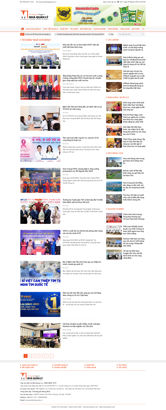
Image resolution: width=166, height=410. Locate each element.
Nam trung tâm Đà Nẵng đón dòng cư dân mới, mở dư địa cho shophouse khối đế (133, 186)
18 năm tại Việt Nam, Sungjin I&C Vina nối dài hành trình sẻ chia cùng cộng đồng (132, 254)
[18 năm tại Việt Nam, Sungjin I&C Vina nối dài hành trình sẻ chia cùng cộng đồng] (114, 254)
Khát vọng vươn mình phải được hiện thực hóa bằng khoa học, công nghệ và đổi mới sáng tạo (134, 106)
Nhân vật (90, 365)
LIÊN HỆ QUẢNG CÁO (90, 407)
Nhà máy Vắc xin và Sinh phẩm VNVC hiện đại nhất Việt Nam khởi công (81, 46)
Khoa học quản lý (118, 97)
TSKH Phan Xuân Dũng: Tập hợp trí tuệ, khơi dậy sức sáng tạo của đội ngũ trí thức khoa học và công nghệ (134, 142)
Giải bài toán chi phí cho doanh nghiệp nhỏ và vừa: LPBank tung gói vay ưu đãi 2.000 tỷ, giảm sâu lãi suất (134, 74)
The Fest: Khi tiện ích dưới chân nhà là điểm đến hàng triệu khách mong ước (133, 197)
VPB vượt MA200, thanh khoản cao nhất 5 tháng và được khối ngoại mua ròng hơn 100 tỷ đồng (133, 230)
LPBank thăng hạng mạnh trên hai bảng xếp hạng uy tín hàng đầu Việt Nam (133, 85)
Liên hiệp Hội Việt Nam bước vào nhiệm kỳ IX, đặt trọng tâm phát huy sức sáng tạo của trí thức (134, 130)
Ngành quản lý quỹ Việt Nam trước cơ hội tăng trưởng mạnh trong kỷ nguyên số (134, 47)
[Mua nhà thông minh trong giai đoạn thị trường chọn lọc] (114, 162)
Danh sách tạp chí (109, 2)
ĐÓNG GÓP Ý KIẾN (75, 407)
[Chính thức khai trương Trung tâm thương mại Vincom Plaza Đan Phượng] (114, 218)
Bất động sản (115, 153)
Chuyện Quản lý (61, 365)
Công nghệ (91, 367)
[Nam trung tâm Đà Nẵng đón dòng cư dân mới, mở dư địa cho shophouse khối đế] (114, 186)
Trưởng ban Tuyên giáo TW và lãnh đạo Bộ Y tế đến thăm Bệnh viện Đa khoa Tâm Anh (83, 201)
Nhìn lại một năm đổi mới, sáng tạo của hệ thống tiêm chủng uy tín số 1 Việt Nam (82, 294)
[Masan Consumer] (104, 15)
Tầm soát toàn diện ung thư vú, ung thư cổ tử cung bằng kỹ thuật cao (81, 139)
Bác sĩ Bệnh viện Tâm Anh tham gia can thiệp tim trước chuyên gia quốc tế (82, 263)
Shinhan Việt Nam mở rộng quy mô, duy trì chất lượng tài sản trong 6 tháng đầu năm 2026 (133, 242)
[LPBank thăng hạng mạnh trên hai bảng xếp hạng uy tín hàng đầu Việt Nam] (114, 87)
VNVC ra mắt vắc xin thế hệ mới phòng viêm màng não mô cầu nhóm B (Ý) (83, 232)
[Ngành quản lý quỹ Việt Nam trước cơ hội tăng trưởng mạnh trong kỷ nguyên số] (114, 49)
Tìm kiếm (142, 34)
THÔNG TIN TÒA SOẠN (59, 407)
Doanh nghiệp (67, 50)
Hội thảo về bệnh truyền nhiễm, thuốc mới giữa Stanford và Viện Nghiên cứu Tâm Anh (81, 325)
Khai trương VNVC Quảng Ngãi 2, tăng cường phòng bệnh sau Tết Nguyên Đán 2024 (81, 170)
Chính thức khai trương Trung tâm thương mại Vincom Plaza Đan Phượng (133, 216)
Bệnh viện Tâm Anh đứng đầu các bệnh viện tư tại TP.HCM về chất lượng (82, 108)
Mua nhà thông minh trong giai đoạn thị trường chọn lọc (112, 34)
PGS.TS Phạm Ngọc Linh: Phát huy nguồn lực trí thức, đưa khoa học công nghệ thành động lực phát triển (134, 118)
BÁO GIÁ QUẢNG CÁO (107, 407)
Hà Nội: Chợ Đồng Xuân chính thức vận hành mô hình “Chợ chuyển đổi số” (65, 34)
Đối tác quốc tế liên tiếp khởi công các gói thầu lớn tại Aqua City (133, 173)
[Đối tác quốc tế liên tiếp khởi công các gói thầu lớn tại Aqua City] (114, 174)
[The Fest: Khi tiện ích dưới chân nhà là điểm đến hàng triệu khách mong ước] (114, 199)
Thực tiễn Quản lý (68, 84)
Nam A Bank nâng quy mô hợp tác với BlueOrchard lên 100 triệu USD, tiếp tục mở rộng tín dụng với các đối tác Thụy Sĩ (134, 62)
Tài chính (113, 40)
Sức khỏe (65, 112)
